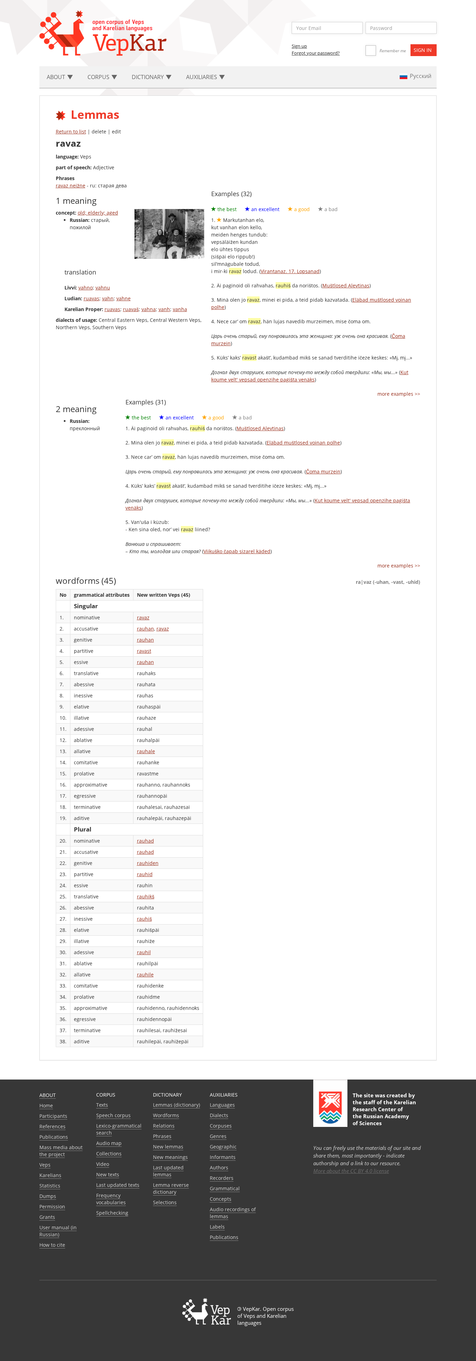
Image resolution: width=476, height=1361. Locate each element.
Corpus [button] (99, 77)
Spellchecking (112, 1212)
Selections (165, 1202)
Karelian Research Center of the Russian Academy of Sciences (384, 1113)
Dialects (219, 1115)
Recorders (221, 1178)
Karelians (50, 1175)
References (52, 1126)
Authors (219, 1167)
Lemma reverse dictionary (171, 1188)
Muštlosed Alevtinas (345, 285)
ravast (144, 651)
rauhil (144, 952)
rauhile (145, 974)
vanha (180, 309)
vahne (123, 298)
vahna (148, 309)
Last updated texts (117, 1185)
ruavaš (131, 309)
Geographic (223, 1146)
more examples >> (398, 393)
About (47, 1095)
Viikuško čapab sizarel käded (237, 551)
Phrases (162, 1136)
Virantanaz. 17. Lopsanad (290, 271)
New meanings (170, 1157)
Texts (102, 1104)
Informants (223, 1157)
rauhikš (145, 896)
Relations (164, 1125)
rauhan (145, 628)
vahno (85, 287)
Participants (53, 1116)
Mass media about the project (61, 1151)
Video (102, 1164)
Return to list (71, 131)
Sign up (299, 46)
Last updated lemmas (168, 1171)
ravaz (143, 617)
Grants (47, 1217)
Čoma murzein (323, 471)
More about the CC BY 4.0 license (351, 1170)
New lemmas (168, 1146)
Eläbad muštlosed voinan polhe (303, 442)
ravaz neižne (70, 185)
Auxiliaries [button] (202, 77)
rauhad (145, 840)
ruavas (91, 298)
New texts (107, 1174)
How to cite (52, 1245)
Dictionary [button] (148, 77)
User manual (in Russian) (58, 1231)
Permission (52, 1206)
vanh (164, 309)
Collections (109, 1153)
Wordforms (166, 1115)
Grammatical (225, 1188)
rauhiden (148, 863)
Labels (217, 1226)
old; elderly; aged (98, 212)
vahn (108, 298)
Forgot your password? (316, 53)
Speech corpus (113, 1115)
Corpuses (221, 1125)
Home (46, 1105)
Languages (222, 1104)
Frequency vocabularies (111, 1199)
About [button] (57, 77)
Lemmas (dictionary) (176, 1104)
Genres (218, 1136)
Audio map (109, 1143)
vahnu (102, 287)
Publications (53, 1137)
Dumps (47, 1196)
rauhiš (144, 918)
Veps (45, 1164)
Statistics (49, 1185)
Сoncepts (220, 1199)
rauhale (146, 751)
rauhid (145, 874)
